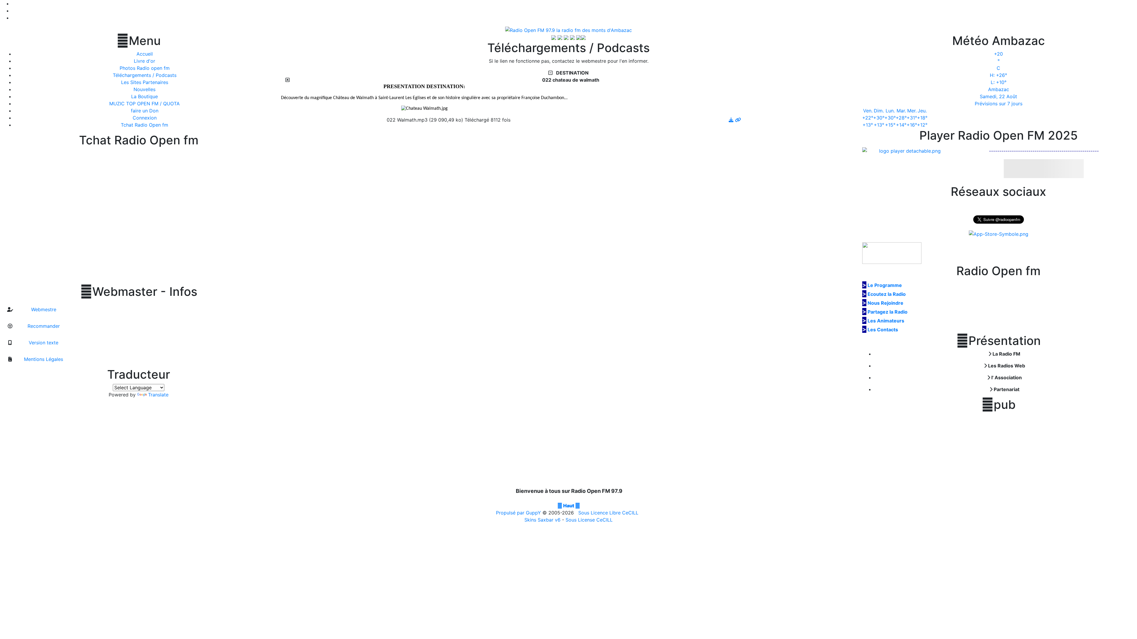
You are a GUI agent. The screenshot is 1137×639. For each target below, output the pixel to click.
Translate (158, 395)
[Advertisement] (998, 449)
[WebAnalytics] (568, 498)
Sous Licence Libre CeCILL (609, 513)
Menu (139, 41)
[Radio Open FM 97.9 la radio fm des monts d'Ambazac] (568, 30)
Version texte (42, 343)
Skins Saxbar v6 (542, 520)
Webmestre (43, 309)
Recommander (43, 326)
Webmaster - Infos (138, 292)
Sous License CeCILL (589, 520)
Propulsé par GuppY (519, 513)
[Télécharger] (732, 120)
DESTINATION (572, 73)
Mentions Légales (43, 359)
